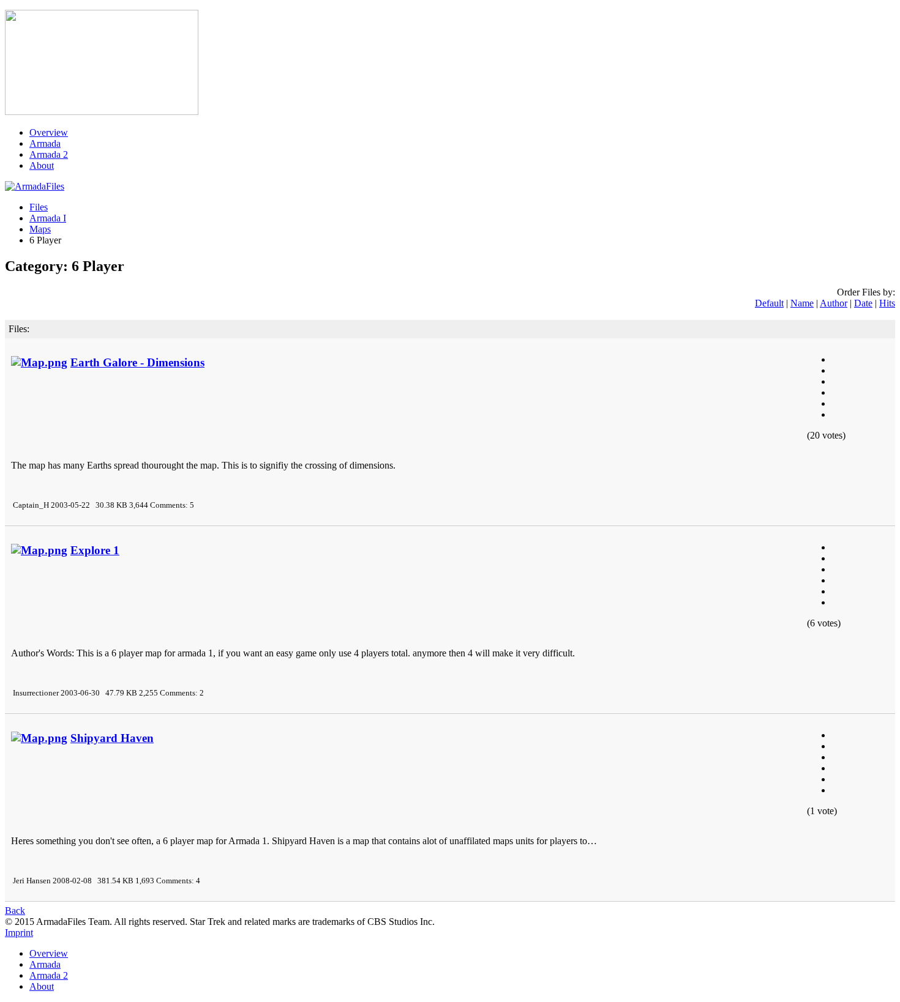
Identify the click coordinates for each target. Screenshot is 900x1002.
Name (802, 303)
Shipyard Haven (112, 738)
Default (769, 303)
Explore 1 (94, 550)
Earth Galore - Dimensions (137, 362)
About (41, 165)
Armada (45, 143)
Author (833, 303)
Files (38, 207)
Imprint (19, 932)
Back (15, 910)
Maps (40, 229)
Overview (48, 132)
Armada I (47, 218)
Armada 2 (48, 154)
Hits (887, 303)
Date (863, 303)
